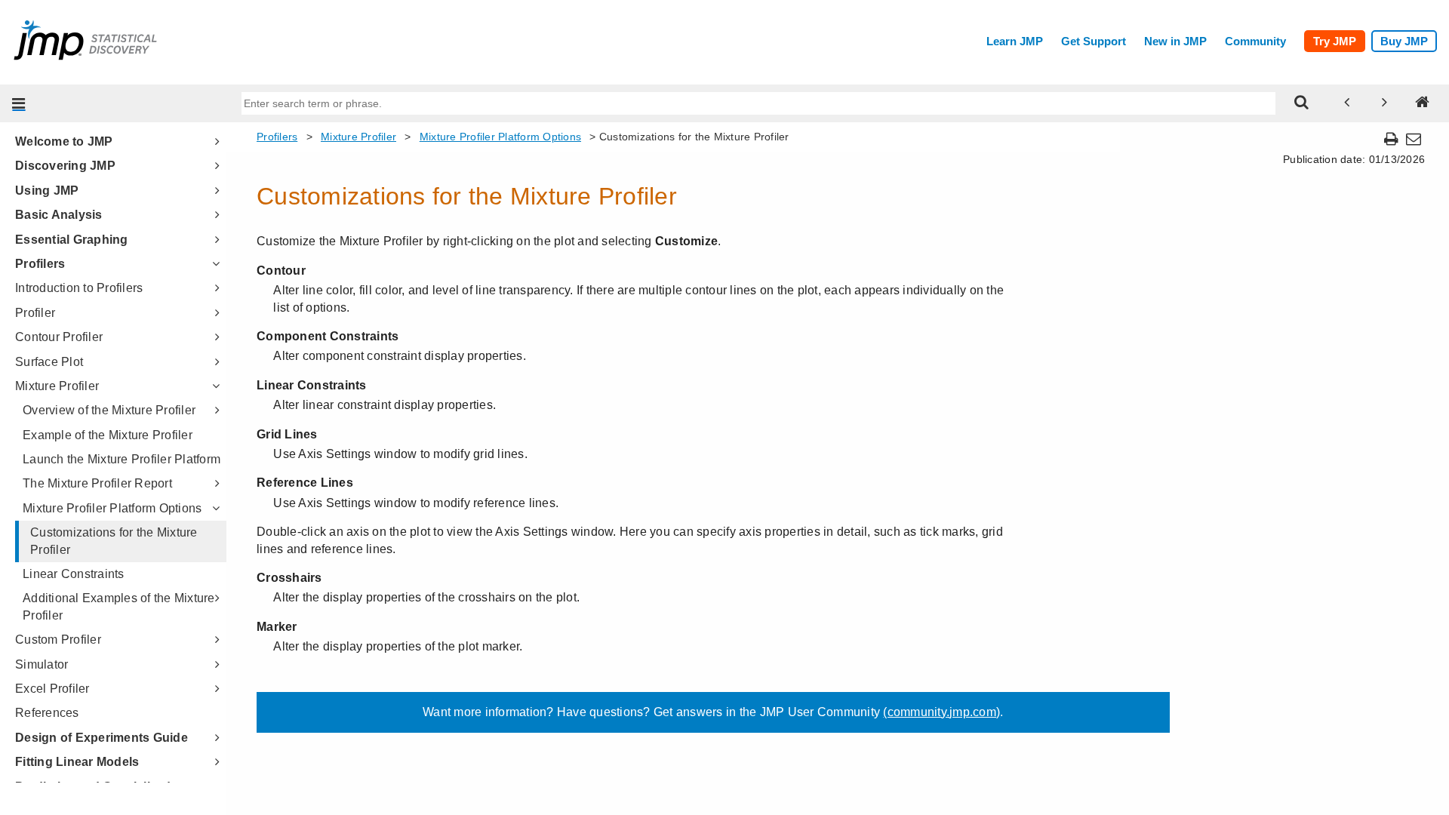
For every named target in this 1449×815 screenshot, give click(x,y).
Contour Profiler (59, 337)
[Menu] (19, 103)
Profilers (40, 263)
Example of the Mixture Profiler (107, 435)
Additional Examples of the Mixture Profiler (119, 606)
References (47, 712)
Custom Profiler (58, 639)
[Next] (1385, 103)
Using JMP (46, 190)
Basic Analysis (59, 214)
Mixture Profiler (57, 386)
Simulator (41, 664)
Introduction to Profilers (79, 287)
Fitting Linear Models (77, 761)
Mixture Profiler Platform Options (112, 508)
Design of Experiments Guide (101, 737)
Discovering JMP (65, 165)
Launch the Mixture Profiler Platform (121, 459)
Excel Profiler (52, 688)
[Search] (1302, 103)
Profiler (35, 312)
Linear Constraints (74, 573)
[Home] (1422, 103)
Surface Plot (49, 361)
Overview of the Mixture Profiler (109, 410)
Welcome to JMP (64, 141)
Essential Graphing (71, 239)
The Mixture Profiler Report (97, 483)
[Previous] (1347, 103)
